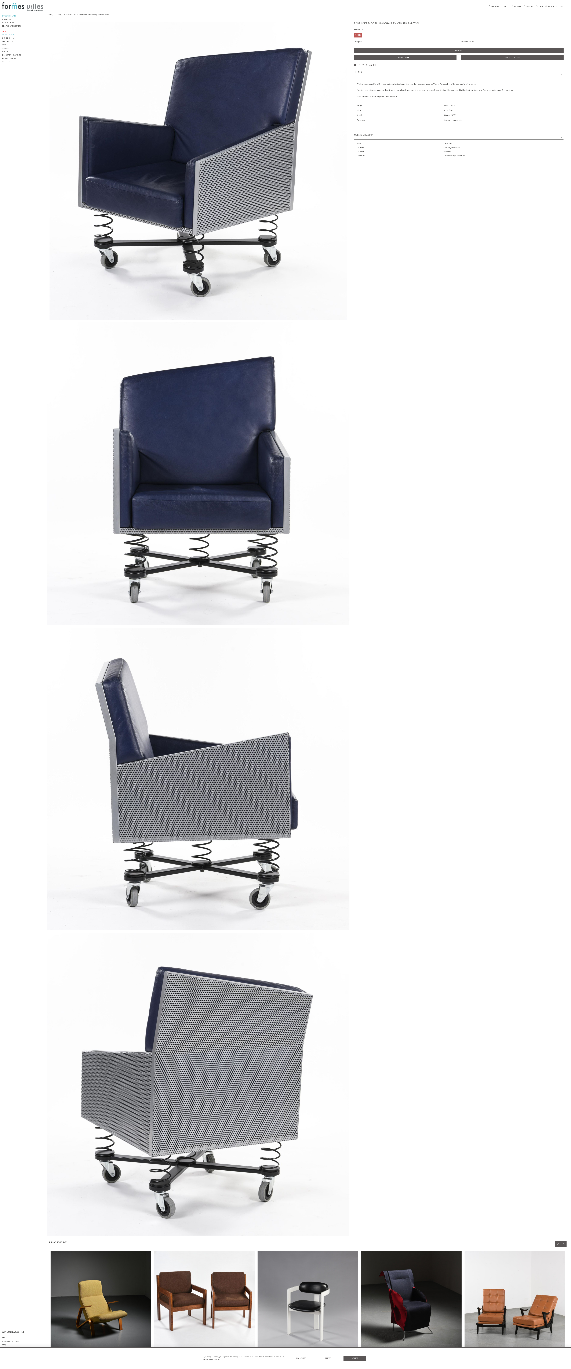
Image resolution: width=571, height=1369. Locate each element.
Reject (328, 1358)
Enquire (458, 50)
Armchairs (68, 14)
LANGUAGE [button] (496, 6)
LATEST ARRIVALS (9, 16)
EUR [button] (506, 6)
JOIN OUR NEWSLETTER (13, 1332)
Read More (301, 1358)
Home (49, 14)
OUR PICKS (6, 19)
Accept (355, 1358)
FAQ (4, 1345)
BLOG (4, 1338)
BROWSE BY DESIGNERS (11, 26)
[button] (8, 38)
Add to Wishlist (405, 57)
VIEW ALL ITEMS (8, 23)
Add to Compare (512, 57)
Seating (58, 14)
